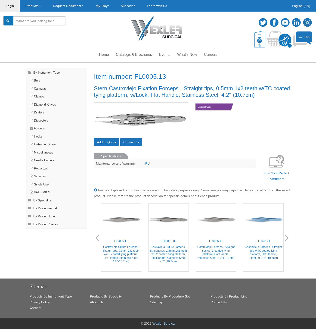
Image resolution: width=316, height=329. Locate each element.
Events (164, 54)
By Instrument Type (46, 72)
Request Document (67, 6)
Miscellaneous (43, 152)
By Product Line (43, 216)
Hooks (38, 136)
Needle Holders (44, 160)
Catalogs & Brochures (134, 54)
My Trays (102, 6)
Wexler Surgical (163, 323)
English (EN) (301, 6)
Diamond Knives (45, 104)
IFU (147, 163)
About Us (96, 302)
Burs (37, 80)
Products (32, 6)
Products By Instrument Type (51, 296)
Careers (210, 54)
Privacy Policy (40, 302)
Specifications (111, 156)
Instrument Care (45, 144)
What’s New (187, 54)
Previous (97, 237)
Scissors (40, 176)
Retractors (41, 168)
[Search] (8, 20)
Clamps (39, 96)
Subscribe (128, 6)
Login (10, 6)
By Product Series (45, 224)
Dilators (39, 112)
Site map (156, 302)
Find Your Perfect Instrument (276, 176)
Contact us (131, 142)
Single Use (41, 184)
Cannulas (40, 88)
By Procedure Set (44, 208)
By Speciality (41, 200)
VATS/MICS (42, 192)
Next (287, 237)
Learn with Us (157, 6)
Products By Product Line (229, 296)
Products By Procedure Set (170, 296)
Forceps (39, 128)
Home (104, 54)
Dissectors (41, 120)
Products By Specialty (106, 296)
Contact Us (219, 302)
